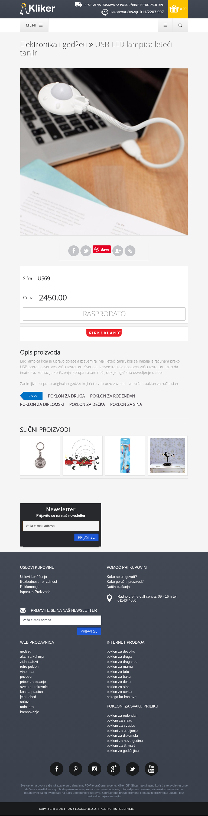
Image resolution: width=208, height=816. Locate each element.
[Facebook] (73, 250)
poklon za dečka (87, 404)
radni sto (27, 707)
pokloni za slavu (119, 720)
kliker (37, 9)
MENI (32, 25)
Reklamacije (29, 587)
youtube (151, 769)
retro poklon (29, 666)
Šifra (27, 278)
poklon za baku (119, 676)
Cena (28, 297)
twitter (132, 769)
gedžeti (25, 651)
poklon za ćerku (119, 692)
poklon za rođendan (112, 396)
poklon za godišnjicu (123, 751)
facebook (56, 769)
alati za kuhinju (32, 656)
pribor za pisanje (33, 682)
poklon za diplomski (42, 404)
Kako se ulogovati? (122, 577)
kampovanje (29, 712)
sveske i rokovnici (34, 687)
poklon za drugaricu (122, 662)
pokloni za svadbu (121, 725)
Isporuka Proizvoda (35, 592)
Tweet (85, 250)
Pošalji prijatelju (117, 250)
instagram (94, 769)
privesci (26, 676)
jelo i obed (28, 697)
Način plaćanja (118, 587)
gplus (113, 769)
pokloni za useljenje (122, 731)
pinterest (75, 769)
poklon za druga (66, 396)
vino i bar (27, 672)
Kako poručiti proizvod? (125, 582)
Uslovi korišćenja (33, 577)
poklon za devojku (121, 651)
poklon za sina (126, 404)
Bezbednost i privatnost (38, 582)
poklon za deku (119, 682)
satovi (25, 702)
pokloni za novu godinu (125, 741)
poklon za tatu (118, 672)
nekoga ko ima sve (121, 697)
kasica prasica (31, 692)
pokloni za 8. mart (121, 745)
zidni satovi (29, 662)
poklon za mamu (120, 666)
